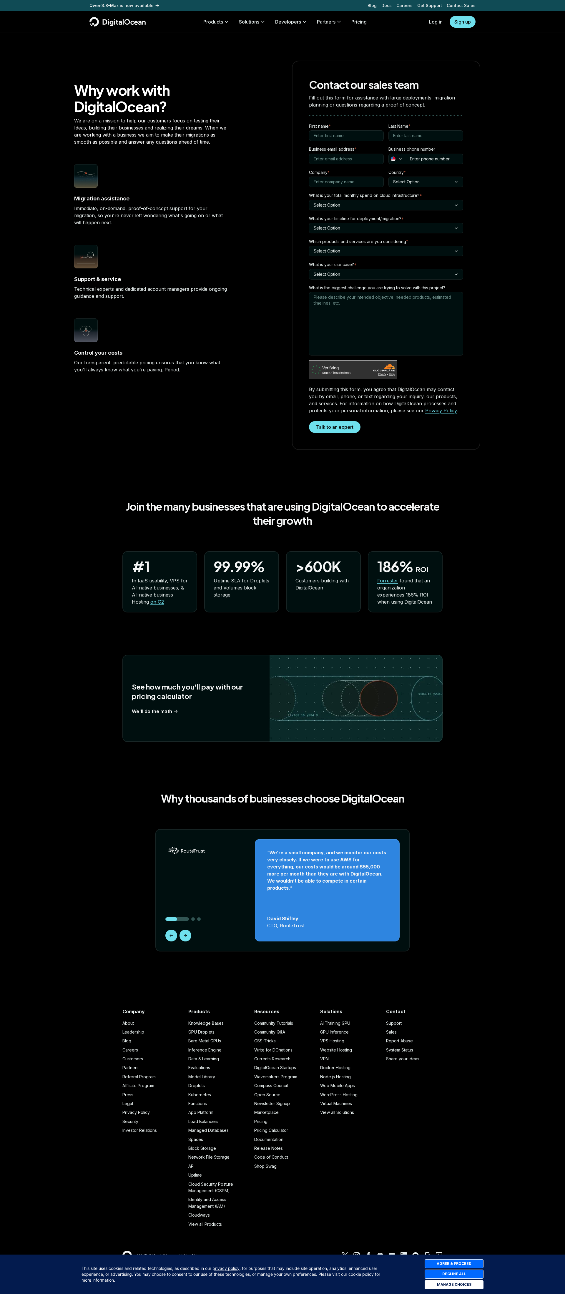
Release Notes (268, 1148)
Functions (197, 1103)
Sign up (462, 22)
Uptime (195, 1174)
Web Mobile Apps (337, 1085)
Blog (372, 5)
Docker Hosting (335, 1067)
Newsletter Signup (272, 1103)
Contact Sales (461, 5)
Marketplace (266, 1112)
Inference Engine (205, 1049)
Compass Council (271, 1085)
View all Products (205, 1224)
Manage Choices (454, 1284)
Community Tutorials (273, 1023)
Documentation (268, 1139)
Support (394, 1023)
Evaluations (199, 1067)
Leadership (133, 1031)
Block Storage (202, 1148)
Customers (132, 1058)
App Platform (200, 1112)
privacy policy (226, 1268)
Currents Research (272, 1058)
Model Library (201, 1076)
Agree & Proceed (454, 1263)
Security (130, 1121)
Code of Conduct (271, 1157)
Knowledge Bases (206, 1023)
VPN (324, 1058)
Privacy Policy (441, 410)
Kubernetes (199, 1094)
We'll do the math (152, 711)
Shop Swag (265, 1166)
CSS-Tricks (265, 1040)
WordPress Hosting (339, 1094)
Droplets (196, 1085)
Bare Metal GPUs (204, 1040)
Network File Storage (209, 1157)
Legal (127, 1103)
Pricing (260, 1121)
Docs (386, 5)
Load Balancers (203, 1121)
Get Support (429, 5)
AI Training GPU (335, 1023)
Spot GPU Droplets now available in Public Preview (141, 5)
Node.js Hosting (335, 1076)
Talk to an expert (334, 427)
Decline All (454, 1274)
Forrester (387, 581)
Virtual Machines (336, 1103)
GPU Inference (334, 1031)
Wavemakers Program (275, 1076)
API (191, 1166)
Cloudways (199, 1214)
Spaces (195, 1139)
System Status (399, 1049)
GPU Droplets (201, 1031)
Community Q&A (269, 1031)
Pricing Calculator (271, 1130)
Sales (391, 1031)
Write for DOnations (273, 1049)
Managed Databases (208, 1130)
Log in (436, 22)
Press (127, 1094)
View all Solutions (337, 1112)
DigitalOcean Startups (275, 1067)
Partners (130, 1067)
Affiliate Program (138, 1085)
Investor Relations (139, 1130)
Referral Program (139, 1076)
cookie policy (361, 1274)
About (128, 1023)
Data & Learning (203, 1058)
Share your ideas (402, 1058)
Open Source (267, 1094)
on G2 (157, 602)
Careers (404, 5)
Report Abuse (399, 1040)
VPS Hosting (332, 1040)
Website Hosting (336, 1049)
